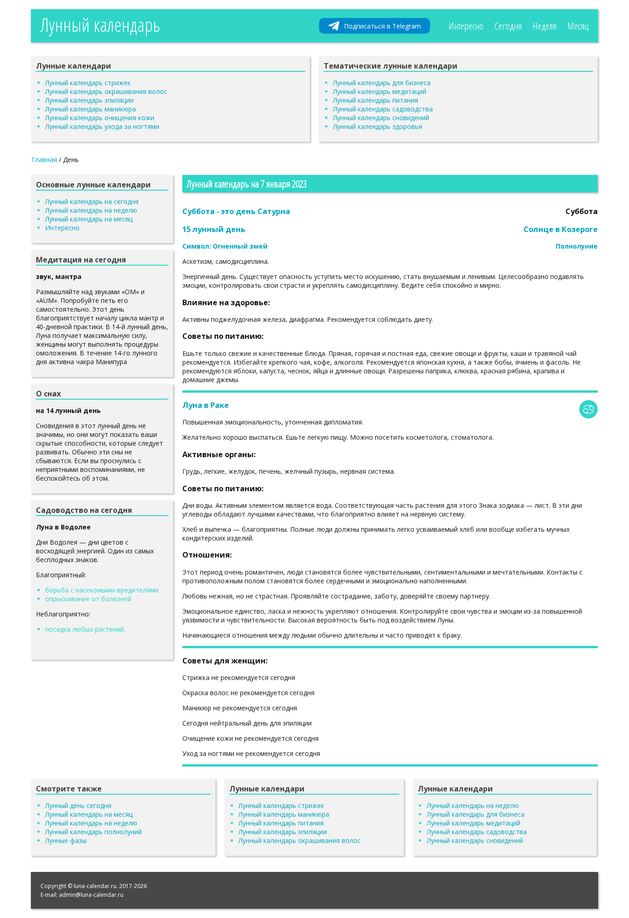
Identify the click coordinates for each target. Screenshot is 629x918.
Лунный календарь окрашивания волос (106, 91)
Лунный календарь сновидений (381, 117)
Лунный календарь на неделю (91, 210)
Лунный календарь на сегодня (92, 201)
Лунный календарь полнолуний (93, 831)
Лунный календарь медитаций (379, 91)
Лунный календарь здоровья (377, 126)
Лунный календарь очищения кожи (99, 117)
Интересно (465, 25)
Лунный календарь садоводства (383, 109)
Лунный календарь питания (375, 100)
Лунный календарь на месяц (89, 219)
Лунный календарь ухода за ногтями (102, 126)
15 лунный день (213, 229)
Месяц (577, 25)
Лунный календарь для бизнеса (382, 82)
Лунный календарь (100, 24)
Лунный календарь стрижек (88, 82)
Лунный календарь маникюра (90, 109)
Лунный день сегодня (78, 805)
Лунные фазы (66, 840)
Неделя (544, 25)
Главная (44, 159)
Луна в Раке (205, 405)
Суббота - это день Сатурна (236, 211)
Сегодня (508, 25)
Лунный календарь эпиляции (89, 100)
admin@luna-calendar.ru (91, 895)
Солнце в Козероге (561, 229)
